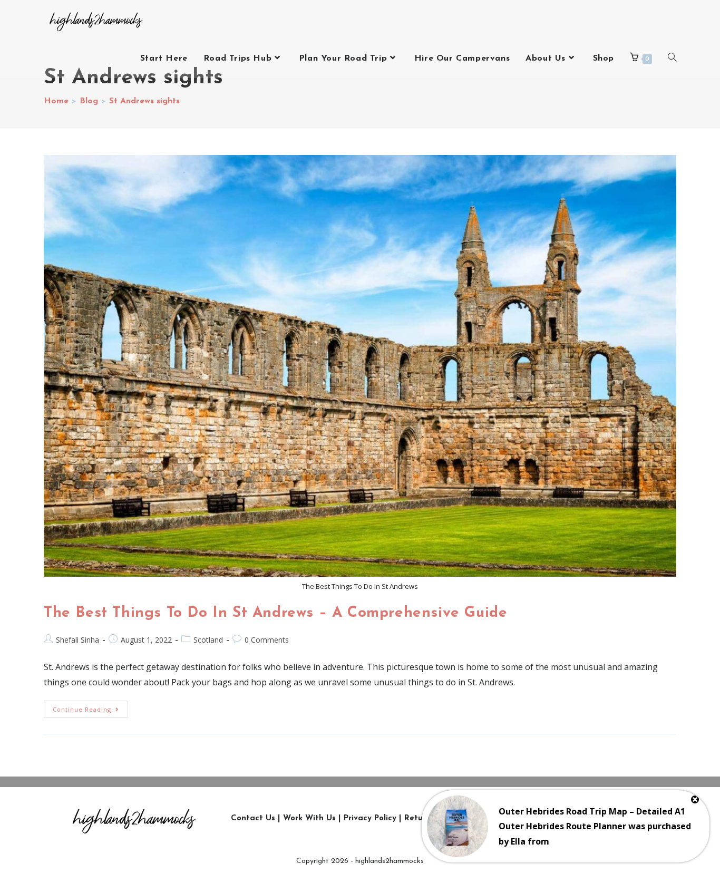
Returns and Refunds (445, 818)
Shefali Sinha (77, 640)
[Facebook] (571, 818)
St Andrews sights (144, 101)
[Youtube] (595, 818)
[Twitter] (547, 818)
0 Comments (267, 640)
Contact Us (253, 818)
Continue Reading (90, 707)
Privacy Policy (370, 818)
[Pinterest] (618, 818)
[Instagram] (523, 818)
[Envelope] (642, 818)
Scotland (208, 640)
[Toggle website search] (672, 58)
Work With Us (309, 818)
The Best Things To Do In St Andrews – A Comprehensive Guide (275, 613)
